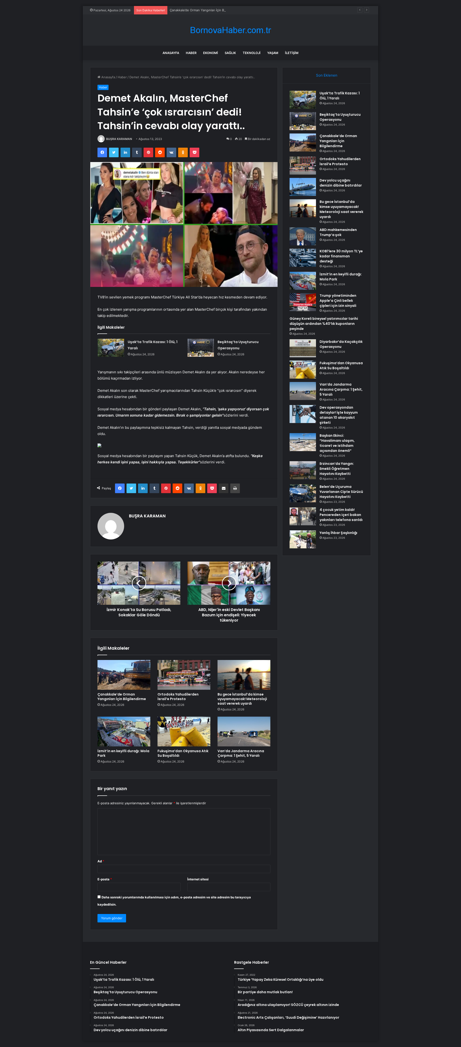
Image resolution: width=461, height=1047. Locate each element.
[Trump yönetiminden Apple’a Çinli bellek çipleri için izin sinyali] (303, 302)
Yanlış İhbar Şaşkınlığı (338, 532)
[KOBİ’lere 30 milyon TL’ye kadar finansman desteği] (303, 258)
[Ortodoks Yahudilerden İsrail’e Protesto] (184, 675)
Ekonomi (210, 53)
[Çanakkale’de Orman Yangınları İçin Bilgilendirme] (123, 675)
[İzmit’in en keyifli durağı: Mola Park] (123, 731)
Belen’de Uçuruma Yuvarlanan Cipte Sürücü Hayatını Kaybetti (341, 491)
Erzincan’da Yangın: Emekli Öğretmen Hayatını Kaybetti (337, 468)
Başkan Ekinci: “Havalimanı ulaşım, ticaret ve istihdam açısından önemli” (337, 443)
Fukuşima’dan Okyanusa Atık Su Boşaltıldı (183, 753)
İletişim (291, 53)
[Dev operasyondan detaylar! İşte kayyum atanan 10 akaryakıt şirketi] (303, 414)
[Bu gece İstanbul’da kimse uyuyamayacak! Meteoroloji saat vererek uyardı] (244, 675)
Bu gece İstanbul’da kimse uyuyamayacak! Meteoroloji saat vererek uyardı (242, 699)
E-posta (104, 879)
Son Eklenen (326, 75)
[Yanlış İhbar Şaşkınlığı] (303, 539)
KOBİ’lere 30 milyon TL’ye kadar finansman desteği (341, 256)
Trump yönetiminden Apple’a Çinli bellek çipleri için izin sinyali (338, 300)
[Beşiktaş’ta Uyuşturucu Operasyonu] (201, 348)
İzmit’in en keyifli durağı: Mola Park (123, 753)
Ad (100, 861)
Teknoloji (252, 53)
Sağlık (230, 53)
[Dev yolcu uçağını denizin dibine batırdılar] (303, 187)
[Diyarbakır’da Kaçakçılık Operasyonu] (303, 348)
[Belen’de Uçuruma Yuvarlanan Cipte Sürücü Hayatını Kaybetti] (303, 493)
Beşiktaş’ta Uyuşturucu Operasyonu (340, 117)
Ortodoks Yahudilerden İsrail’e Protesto (178, 696)
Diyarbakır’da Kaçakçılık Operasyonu (341, 344)
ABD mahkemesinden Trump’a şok (338, 232)
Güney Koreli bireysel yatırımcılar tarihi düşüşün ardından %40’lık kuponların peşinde (324, 323)
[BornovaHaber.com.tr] (230, 30)
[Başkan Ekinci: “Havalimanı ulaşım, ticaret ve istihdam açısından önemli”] (303, 442)
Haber (191, 53)
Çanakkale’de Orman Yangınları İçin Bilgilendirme (205, 10)
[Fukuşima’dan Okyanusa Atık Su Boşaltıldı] (184, 731)
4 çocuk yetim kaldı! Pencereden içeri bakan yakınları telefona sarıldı (341, 514)
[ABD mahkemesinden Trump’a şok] (303, 236)
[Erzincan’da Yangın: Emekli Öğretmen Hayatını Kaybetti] (303, 470)
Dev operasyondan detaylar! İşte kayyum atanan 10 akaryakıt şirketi (339, 415)
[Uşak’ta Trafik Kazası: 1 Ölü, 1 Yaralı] (111, 348)
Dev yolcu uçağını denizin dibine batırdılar (341, 183)
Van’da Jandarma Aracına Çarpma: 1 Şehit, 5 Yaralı (241, 753)
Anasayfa (171, 53)
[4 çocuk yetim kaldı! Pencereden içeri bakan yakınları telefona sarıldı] (303, 516)
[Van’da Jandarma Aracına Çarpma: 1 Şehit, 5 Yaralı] (244, 731)
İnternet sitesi (198, 879)
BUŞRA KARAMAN (119, 139)
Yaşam (272, 53)
